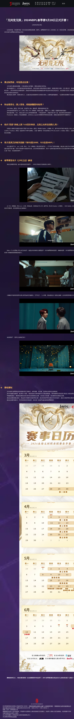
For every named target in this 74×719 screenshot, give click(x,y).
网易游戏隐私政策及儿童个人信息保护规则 (41, 706)
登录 (63, 3)
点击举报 (14, 717)
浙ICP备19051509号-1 (9, 708)
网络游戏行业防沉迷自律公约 (63, 706)
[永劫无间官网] (20, 4)
